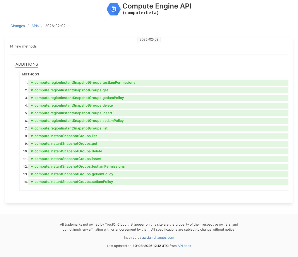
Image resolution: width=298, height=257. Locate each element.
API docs (184, 246)
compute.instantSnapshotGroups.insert (66, 159)
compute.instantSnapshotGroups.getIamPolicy (72, 174)
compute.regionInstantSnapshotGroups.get (69, 90)
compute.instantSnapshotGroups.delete (66, 151)
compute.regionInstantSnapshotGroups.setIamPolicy (77, 120)
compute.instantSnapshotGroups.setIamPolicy (72, 181)
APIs (35, 26)
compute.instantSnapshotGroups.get (64, 143)
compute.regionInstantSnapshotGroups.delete (72, 105)
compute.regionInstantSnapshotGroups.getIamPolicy (77, 97)
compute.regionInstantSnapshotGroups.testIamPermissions (83, 82)
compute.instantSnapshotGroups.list (64, 136)
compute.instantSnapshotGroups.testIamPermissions (78, 166)
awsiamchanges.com (158, 237)
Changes (17, 26)
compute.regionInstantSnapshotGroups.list (69, 128)
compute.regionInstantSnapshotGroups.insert (71, 113)
